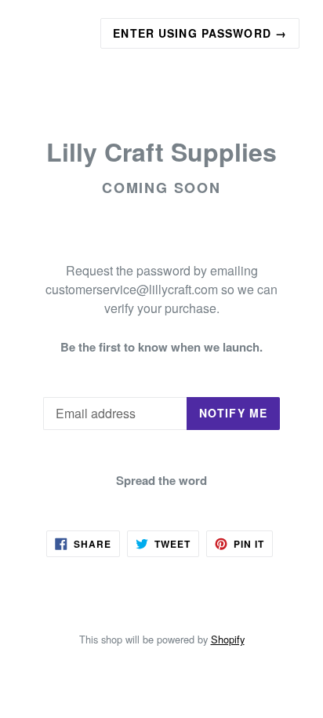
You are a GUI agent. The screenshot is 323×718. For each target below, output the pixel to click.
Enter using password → (200, 33)
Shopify (228, 639)
